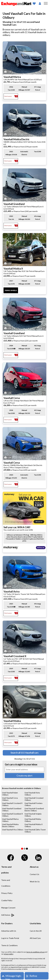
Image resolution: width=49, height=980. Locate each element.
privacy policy (8, 954)
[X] (24, 857)
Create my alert (24, 775)
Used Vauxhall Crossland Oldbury (34, 799)
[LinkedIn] (38, 857)
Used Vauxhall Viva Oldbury (12, 830)
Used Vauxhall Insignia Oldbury (33, 815)
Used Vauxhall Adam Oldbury (10, 794)
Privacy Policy (6, 893)
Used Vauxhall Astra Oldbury (32, 794)
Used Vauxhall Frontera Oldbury (33, 804)
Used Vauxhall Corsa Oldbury (10, 799)
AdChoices (6, 915)
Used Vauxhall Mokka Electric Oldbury (10, 825)
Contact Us (34, 874)
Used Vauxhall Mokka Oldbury (33, 820)
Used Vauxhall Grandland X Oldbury (12, 815)
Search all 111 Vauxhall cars (24, 752)
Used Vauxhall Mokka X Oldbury (33, 825)
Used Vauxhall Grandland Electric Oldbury (34, 809)
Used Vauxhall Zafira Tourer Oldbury (35, 831)
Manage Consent (8, 908)
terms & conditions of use (35, 952)
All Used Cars (35, 938)
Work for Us (35, 881)
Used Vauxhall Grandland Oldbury (11, 809)
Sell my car (40, 548)
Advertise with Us (8, 931)
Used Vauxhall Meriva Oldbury (10, 820)
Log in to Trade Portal (10, 938)
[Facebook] (10, 857)
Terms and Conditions (5, 883)
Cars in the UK (36, 931)
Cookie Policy (6, 900)
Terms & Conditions (9, 945)
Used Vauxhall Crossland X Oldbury (12, 804)
